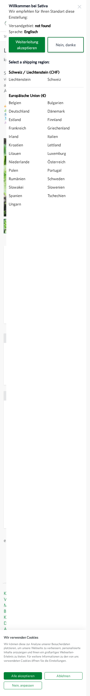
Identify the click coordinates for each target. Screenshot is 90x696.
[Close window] (79, 6)
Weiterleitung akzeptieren (27, 45)
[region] (46, 348)
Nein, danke (66, 44)
